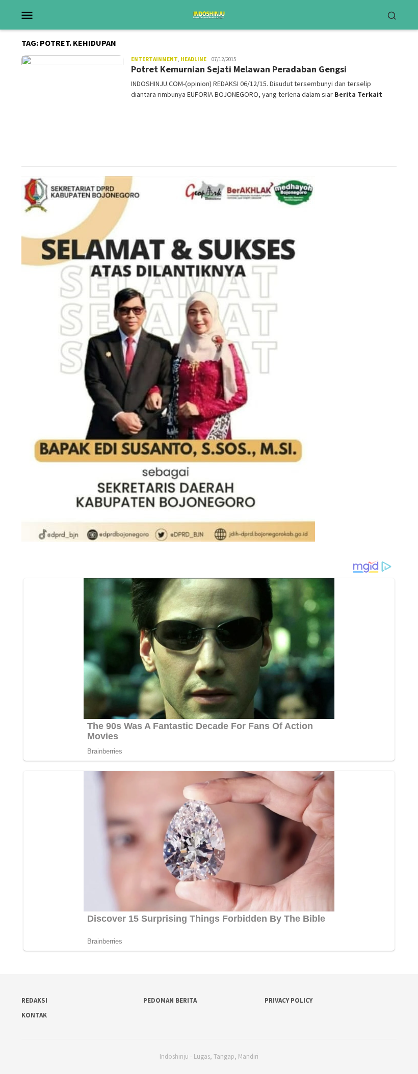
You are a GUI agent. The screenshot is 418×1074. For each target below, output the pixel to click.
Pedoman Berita (170, 1000)
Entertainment (154, 59)
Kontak (34, 1015)
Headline (193, 59)
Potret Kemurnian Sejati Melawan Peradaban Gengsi (239, 69)
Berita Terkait (358, 94)
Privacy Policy (288, 1000)
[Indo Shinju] (209, 13)
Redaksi (34, 1000)
